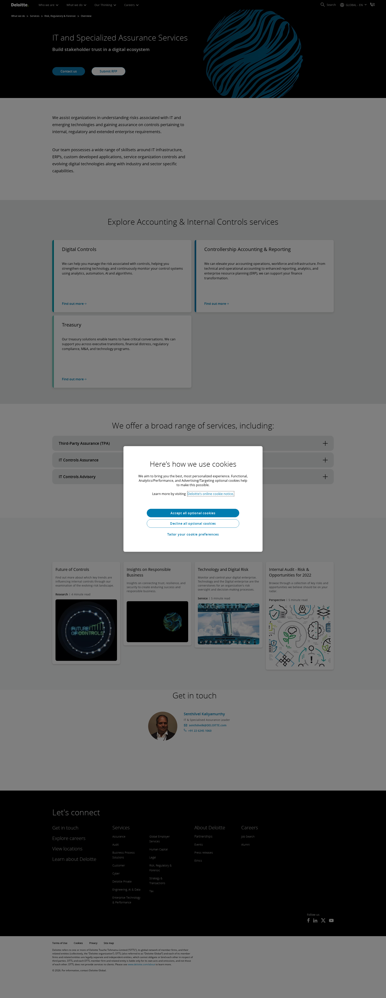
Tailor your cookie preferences (193, 534)
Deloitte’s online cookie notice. (211, 494)
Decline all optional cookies (193, 523)
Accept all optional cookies (193, 513)
